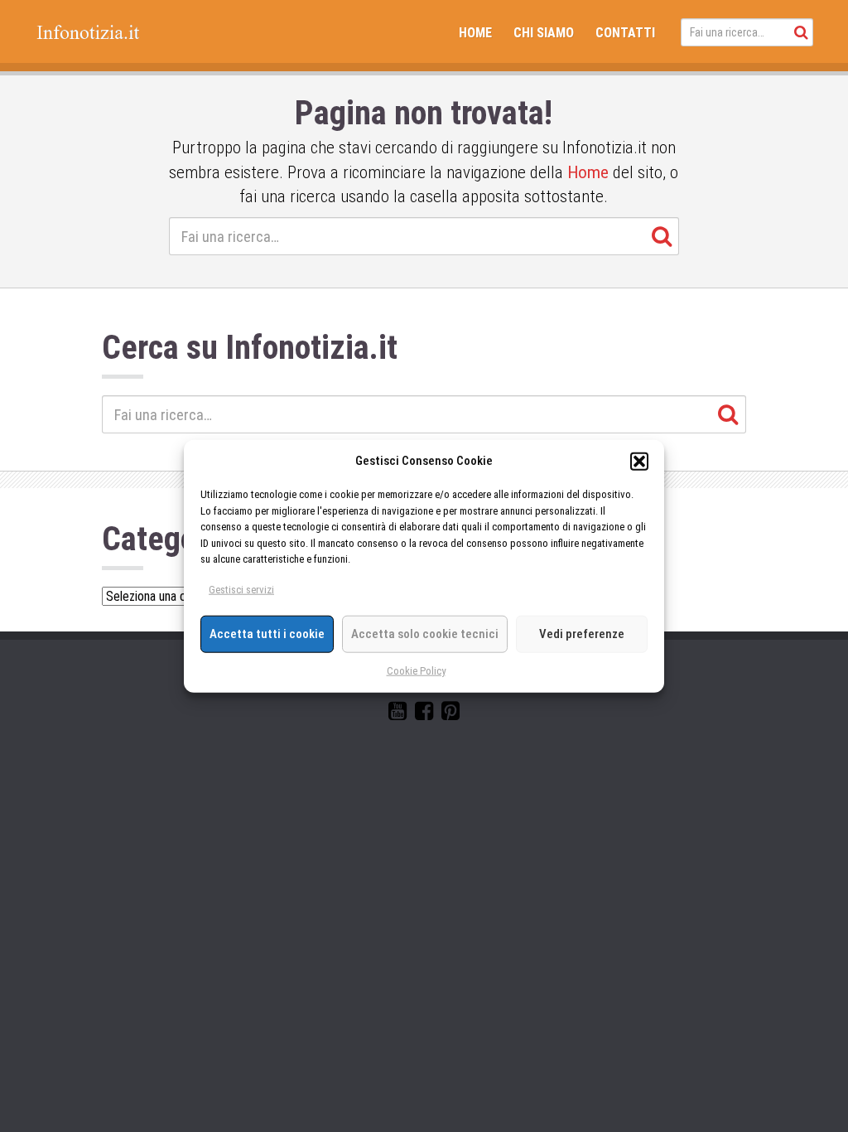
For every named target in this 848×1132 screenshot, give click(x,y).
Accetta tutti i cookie (267, 633)
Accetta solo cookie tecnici (425, 633)
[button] (639, 460)
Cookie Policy (416, 670)
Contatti (625, 33)
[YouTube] (397, 714)
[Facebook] (424, 714)
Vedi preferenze (581, 633)
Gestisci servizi (241, 589)
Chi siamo (543, 33)
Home (475, 33)
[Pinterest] (450, 714)
